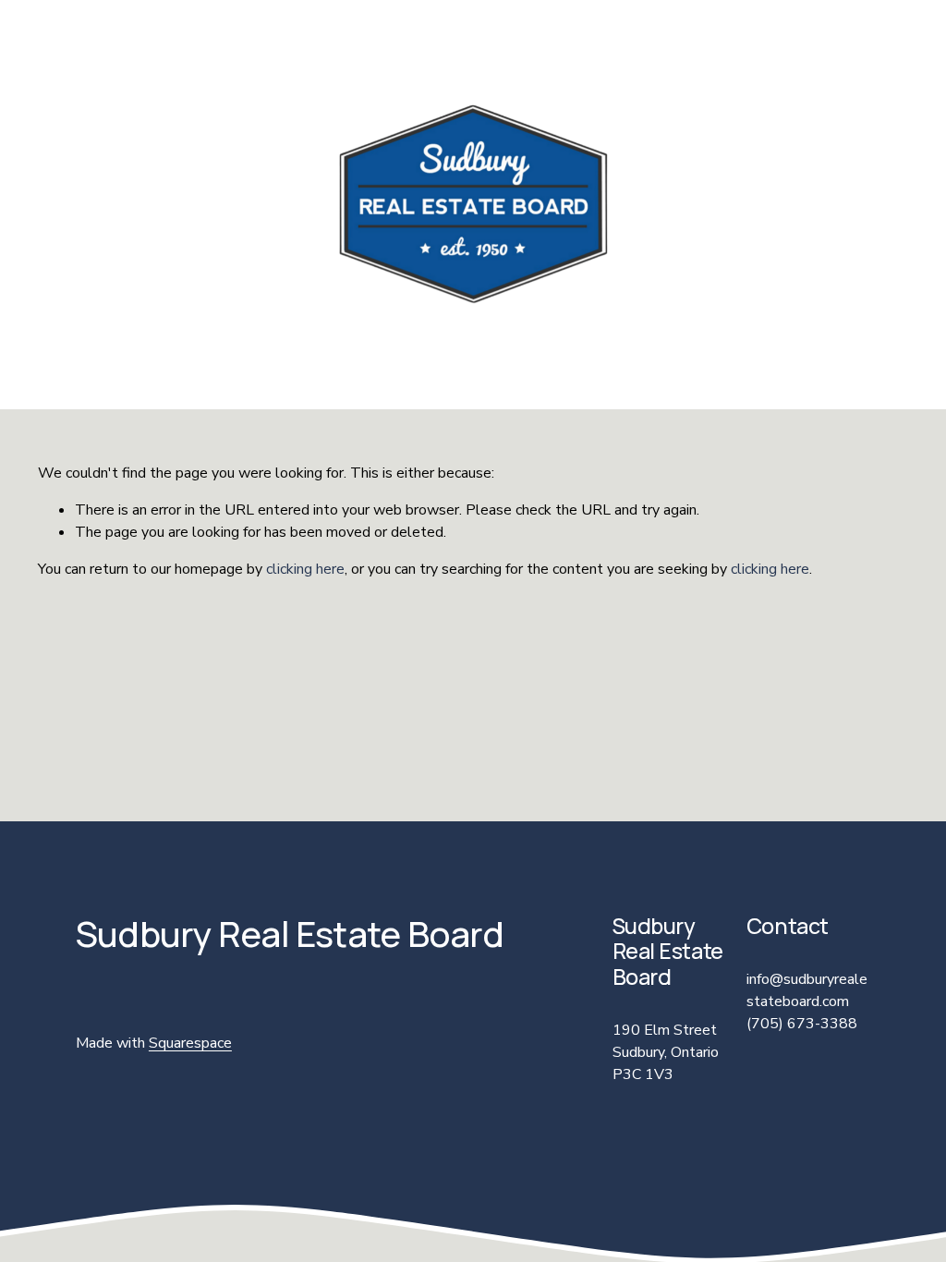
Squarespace (190, 1043)
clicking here (305, 569)
